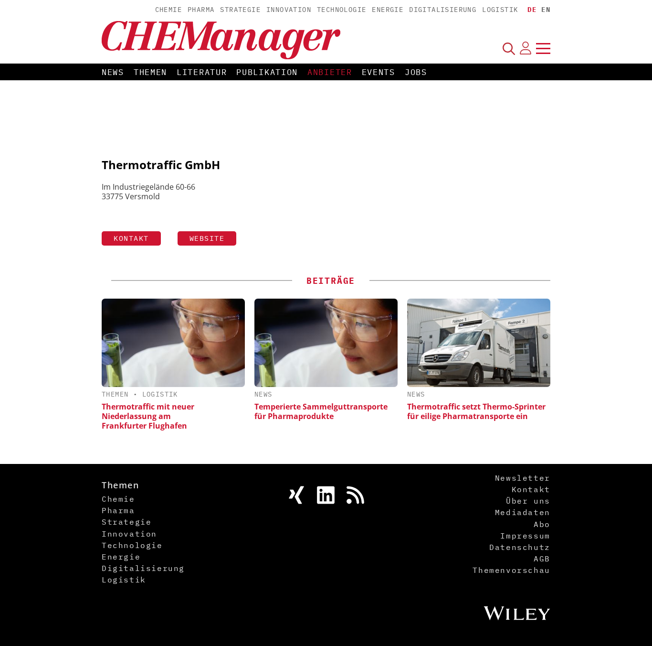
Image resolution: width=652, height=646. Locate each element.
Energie (387, 9)
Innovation (288, 9)
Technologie (341, 9)
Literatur (202, 72)
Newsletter (522, 478)
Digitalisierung (442, 9)
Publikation (267, 72)
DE (531, 9)
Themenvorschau (511, 570)
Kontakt (131, 238)
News (113, 72)
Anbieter (329, 72)
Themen (150, 72)
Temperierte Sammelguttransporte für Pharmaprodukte (321, 411)
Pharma (201, 9)
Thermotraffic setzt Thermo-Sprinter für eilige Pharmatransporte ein (476, 411)
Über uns (528, 501)
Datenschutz (519, 547)
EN (545, 9)
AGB (542, 558)
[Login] (525, 48)
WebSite (207, 238)
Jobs (416, 72)
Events (378, 72)
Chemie (168, 9)
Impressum (525, 535)
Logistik (500, 9)
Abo (542, 524)
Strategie (240, 9)
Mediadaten (522, 512)
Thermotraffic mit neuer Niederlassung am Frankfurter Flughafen (148, 416)
